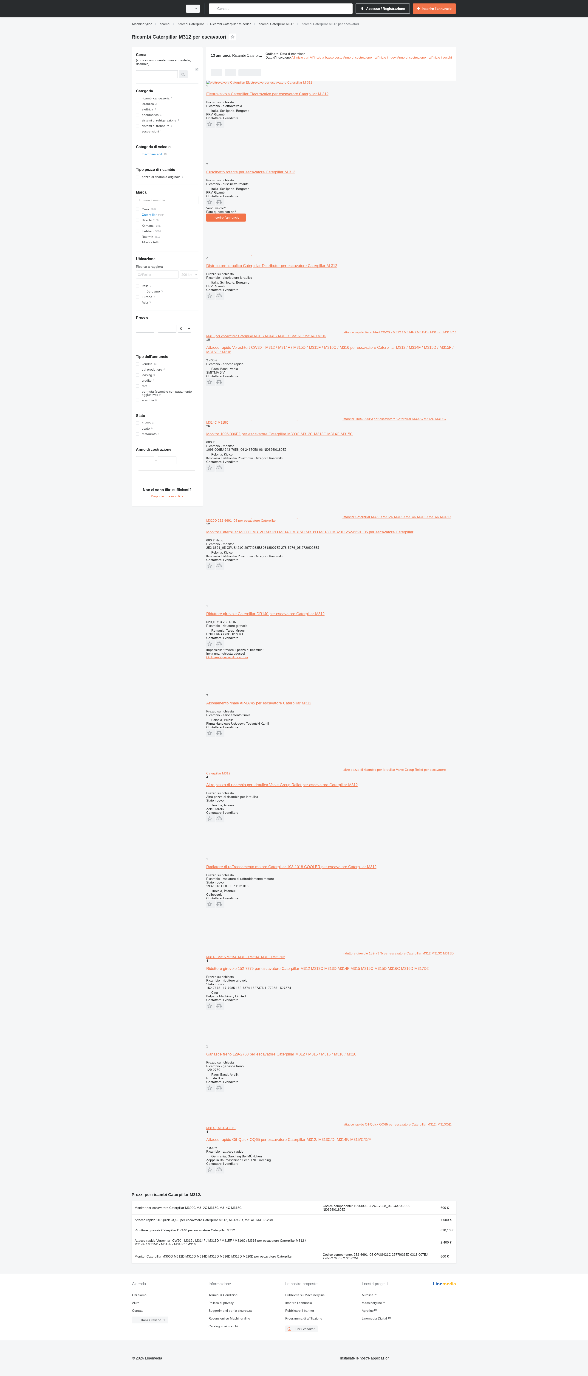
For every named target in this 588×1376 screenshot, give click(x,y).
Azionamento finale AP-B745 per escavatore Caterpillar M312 (258, 703)
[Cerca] (213, 8)
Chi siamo (139, 1295)
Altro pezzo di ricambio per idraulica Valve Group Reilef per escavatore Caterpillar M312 (282, 785)
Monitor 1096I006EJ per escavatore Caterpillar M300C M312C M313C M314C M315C (279, 434)
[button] (210, 124)
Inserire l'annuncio (226, 217)
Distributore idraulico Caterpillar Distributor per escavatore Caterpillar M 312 (271, 266)
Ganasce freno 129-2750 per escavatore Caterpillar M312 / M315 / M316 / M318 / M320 (281, 1054)
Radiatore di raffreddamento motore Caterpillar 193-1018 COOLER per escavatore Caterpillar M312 (291, 867)
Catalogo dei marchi (223, 1326)
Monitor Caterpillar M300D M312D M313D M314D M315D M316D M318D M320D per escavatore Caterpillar (213, 1256)
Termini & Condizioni (223, 1295)
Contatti (137, 1310)
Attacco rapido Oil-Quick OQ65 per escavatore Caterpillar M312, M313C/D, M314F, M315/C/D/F (288, 1139)
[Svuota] (196, 69)
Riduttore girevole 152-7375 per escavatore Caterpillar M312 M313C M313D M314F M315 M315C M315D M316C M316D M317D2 (317, 968)
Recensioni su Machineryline (229, 1318)
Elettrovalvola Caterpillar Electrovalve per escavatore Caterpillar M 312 (267, 94)
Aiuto (135, 1303)
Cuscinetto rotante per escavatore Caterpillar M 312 (250, 172)
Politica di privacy (221, 1303)
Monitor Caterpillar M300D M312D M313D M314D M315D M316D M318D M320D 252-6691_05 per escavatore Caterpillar (309, 532)
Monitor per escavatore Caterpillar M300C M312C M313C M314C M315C (188, 1208)
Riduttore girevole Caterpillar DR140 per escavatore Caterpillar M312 (265, 614)
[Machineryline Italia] (156, 8)
